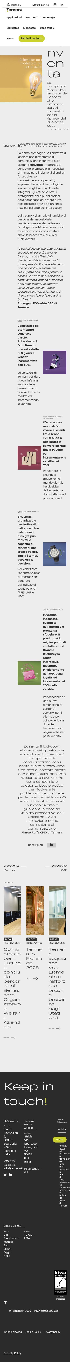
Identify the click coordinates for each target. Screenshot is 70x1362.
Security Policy (12, 1353)
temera (14, 9)
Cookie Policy (33, 1332)
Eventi (31, 939)
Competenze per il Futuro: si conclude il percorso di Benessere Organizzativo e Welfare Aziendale (12, 988)
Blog (8, 939)
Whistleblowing (13, 1332)
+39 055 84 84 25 (10, 1162)
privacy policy (63, 1147)
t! (6, 1310)
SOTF (63, 870)
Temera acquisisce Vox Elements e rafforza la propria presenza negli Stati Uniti (57, 983)
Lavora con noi (40, 4)
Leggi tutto (6, 1037)
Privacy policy (52, 1332)
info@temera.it (13, 1168)
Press (53, 939)
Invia (60, 1139)
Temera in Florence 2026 (34, 958)
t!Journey (9, 870)
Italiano (15, 4)
